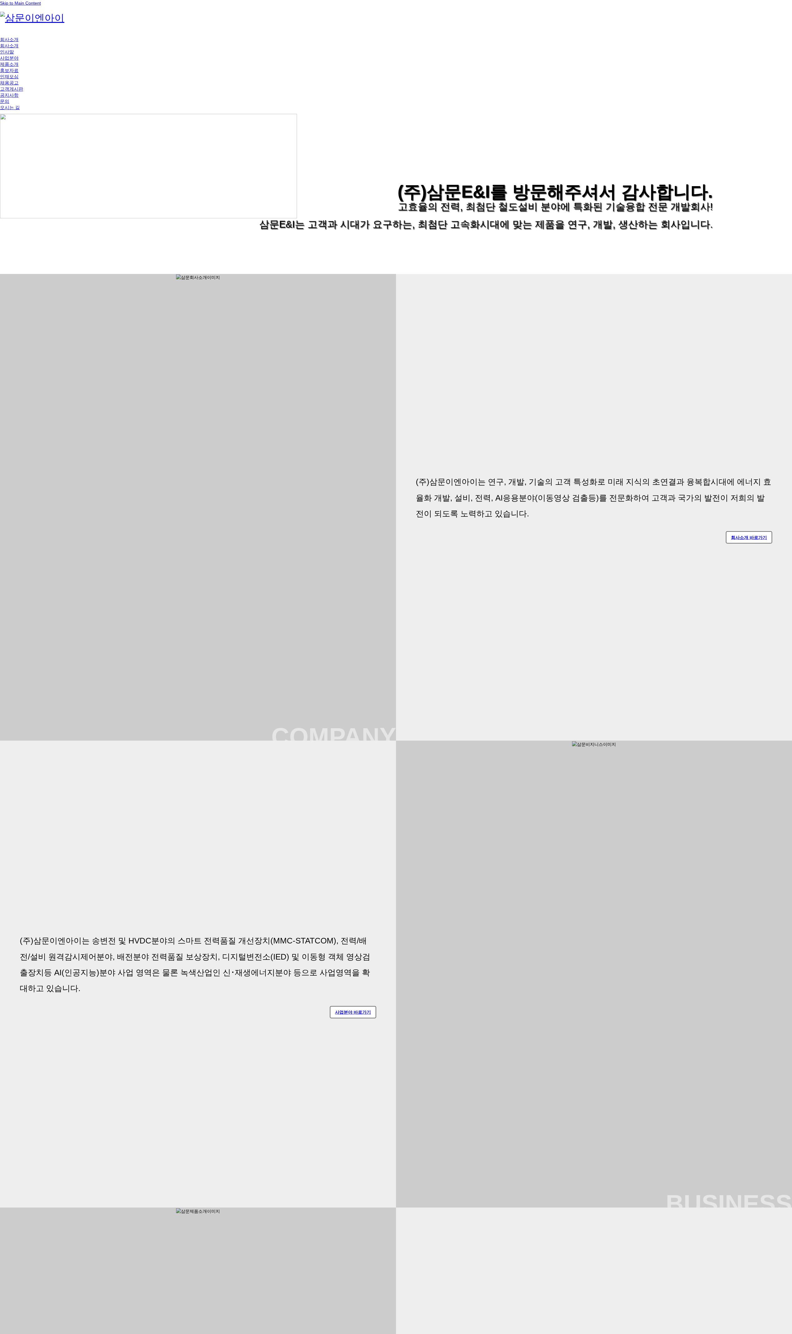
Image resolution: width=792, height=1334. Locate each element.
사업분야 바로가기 (353, 1012)
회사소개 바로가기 (749, 537)
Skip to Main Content (20, 3)
